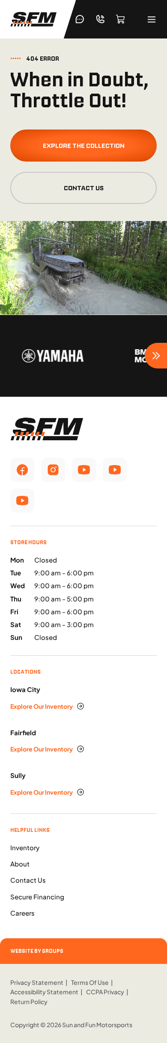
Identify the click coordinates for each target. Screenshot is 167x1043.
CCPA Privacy (105, 992)
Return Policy (29, 1001)
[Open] (151, 19)
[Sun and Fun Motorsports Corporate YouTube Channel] (84, 470)
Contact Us (84, 188)
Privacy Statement (36, 982)
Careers (22, 913)
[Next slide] (156, 355)
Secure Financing (37, 897)
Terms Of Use (90, 982)
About (20, 864)
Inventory (24, 847)
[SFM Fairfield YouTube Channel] (115, 470)
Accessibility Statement (44, 992)
